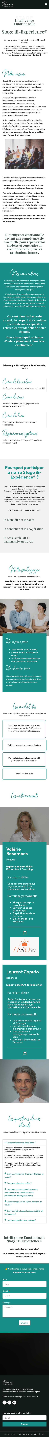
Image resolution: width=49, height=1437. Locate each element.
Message (6, 1303)
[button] (24, 1143)
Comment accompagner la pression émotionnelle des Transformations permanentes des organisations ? (21, 1192)
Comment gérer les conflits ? (19, 1183)
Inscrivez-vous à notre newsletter (17, 1413)
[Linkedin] (5, 1402)
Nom (5, 1279)
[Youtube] (14, 1402)
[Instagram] (9, 1402)
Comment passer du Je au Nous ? (21, 1142)
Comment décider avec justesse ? (21, 1220)
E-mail (5, 1291)
